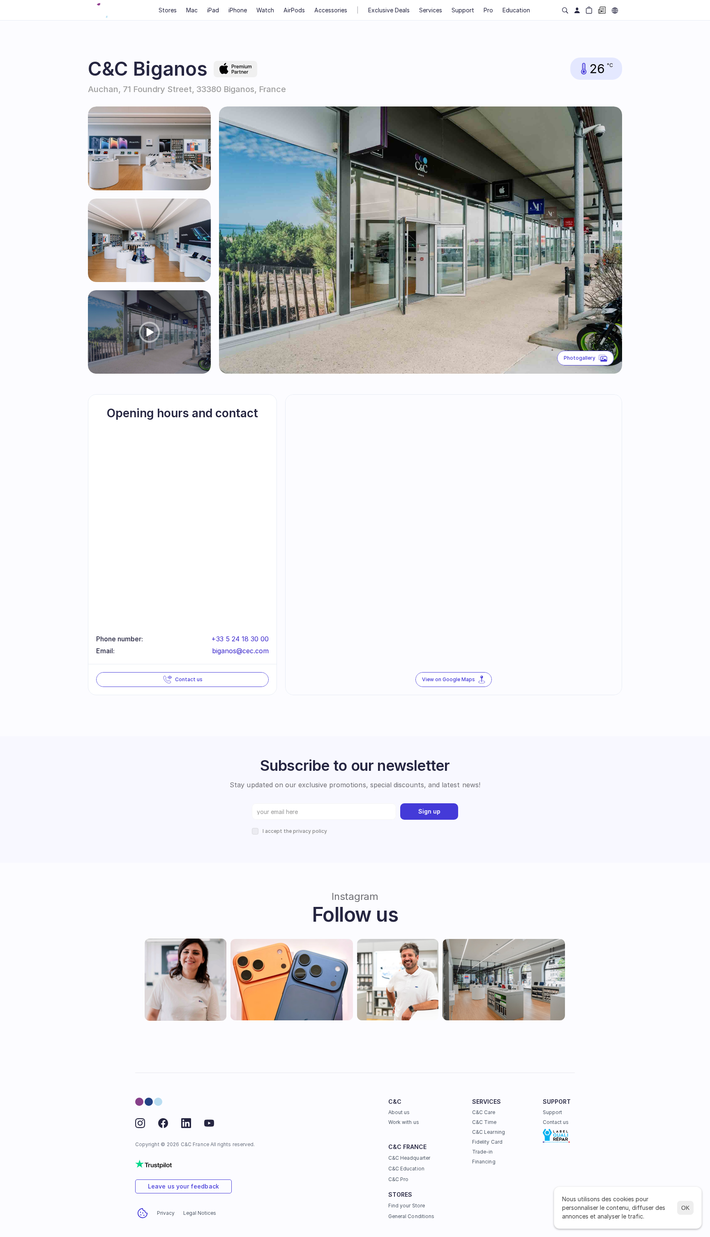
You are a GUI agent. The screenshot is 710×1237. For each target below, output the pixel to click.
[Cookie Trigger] (142, 1213)
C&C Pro (398, 1179)
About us (399, 1112)
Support (552, 1112)
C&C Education (406, 1168)
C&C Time (484, 1122)
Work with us (403, 1122)
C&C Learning (488, 1132)
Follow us (355, 914)
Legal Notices (200, 1213)
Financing (484, 1161)
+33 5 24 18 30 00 (240, 639)
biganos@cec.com (240, 651)
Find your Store (406, 1205)
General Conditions (411, 1216)
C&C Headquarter (409, 1158)
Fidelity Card (487, 1142)
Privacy (166, 1213)
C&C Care (483, 1112)
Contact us (556, 1122)
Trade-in (482, 1152)
